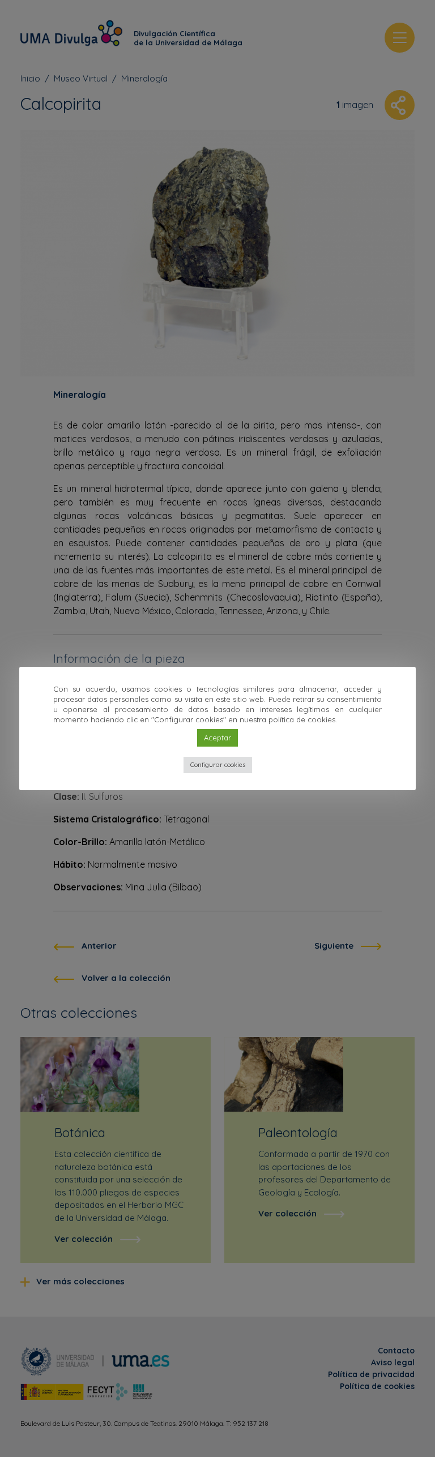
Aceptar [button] (217, 737)
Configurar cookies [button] (217, 765)
